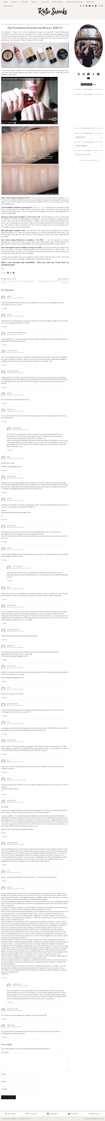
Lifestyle (45, 2)
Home (5, 2)
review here (40, 207)
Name (4, 1074)
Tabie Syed (11, 1025)
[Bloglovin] (99, 6)
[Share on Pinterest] (13, 273)
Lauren (9, 498)
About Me (90, 2)
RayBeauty (11, 645)
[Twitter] (81, 6)
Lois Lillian (11, 666)
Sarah (9, 548)
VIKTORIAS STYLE (12, 351)
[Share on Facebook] (8, 273)
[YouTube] (90, 6)
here (66, 198)
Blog (42, 24)
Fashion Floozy (13, 371)
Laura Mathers (12, 1009)
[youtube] (88, 78)
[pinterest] (98, 74)
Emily (9, 456)
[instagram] (84, 74)
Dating (14, 2)
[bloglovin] (93, 74)
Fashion (24, 2)
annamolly (11, 409)
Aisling (9, 314)
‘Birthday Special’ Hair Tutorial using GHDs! (17, 281)
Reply (5, 308)
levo (8, 721)
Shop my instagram (74, 2)
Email (3, 1081)
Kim (8, 760)
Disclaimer (8, 6)
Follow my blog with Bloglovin (88, 160)
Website (4, 1089)
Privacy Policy (25, 1118)
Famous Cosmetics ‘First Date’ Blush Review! (53, 281)
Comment (5, 1052)
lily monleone (12, 842)
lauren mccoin (12, 703)
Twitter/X (11, 1114)
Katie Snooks (52, 11)
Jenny (9, 296)
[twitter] (79, 74)
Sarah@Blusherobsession (17, 332)
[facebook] (88, 74)
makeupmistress (13, 629)
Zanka (9, 393)
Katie (9, 778)
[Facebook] (96, 6)
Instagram (32, 1114)
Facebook (53, 1114)
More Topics (57, 2)
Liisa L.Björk (17, 566)
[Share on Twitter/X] (11, 273)
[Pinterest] (86, 6)
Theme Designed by (94, 1118)
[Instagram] (83, 6)
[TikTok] (93, 6)
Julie (9, 687)
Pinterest (74, 1114)
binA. (8, 587)
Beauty (34, 2)
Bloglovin (95, 1114)
